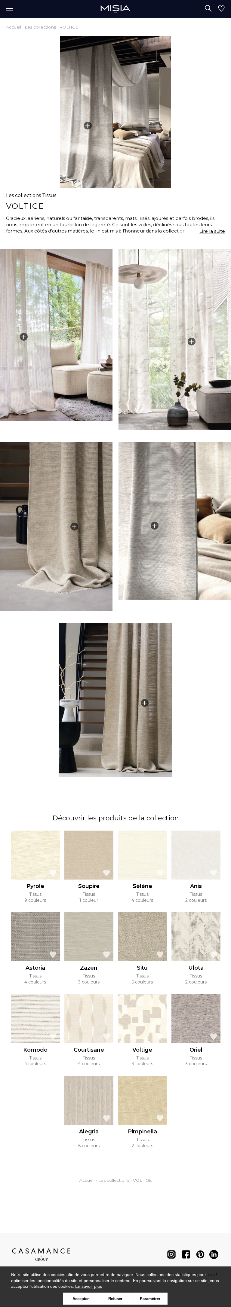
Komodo (35, 1050)
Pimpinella (142, 1131)
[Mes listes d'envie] (221, 9)
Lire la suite (212, 231)
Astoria (35, 968)
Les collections (40, 27)
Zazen (88, 968)
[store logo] (115, 9)
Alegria (89, 1131)
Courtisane (89, 1050)
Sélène (142, 886)
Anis (196, 886)
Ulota (196, 968)
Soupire (89, 886)
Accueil (13, 27)
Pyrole (35, 886)
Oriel (195, 1050)
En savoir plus (88, 1286)
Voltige (142, 1050)
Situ (142, 968)
